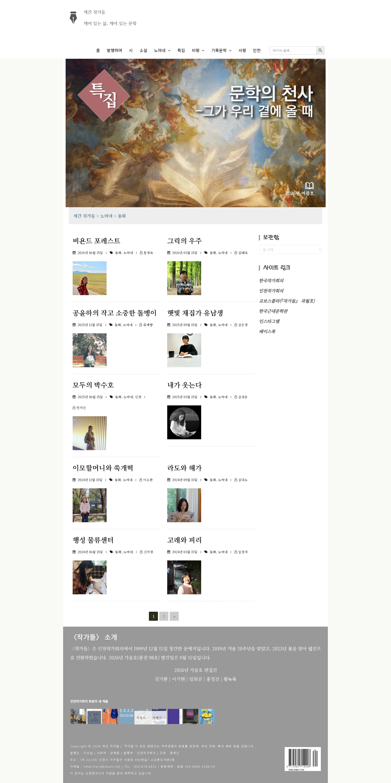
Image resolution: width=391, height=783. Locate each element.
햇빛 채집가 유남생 (195, 313)
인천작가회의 (271, 290)
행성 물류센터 (93, 540)
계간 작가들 (94, 12)
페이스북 (267, 331)
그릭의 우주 (184, 241)
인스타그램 (269, 321)
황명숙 (148, 252)
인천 (257, 50)
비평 (196, 50)
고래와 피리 (184, 540)
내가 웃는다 (184, 385)
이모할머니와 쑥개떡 (103, 468)
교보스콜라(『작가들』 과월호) (287, 301)
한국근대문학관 (273, 311)
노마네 (160, 50)
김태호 (243, 252)
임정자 (243, 552)
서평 (242, 50)
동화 (118, 252)
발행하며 (114, 50)
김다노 (243, 479)
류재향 (148, 324)
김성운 (243, 397)
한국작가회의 (271, 280)
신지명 (148, 552)
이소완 (148, 479)
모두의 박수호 (93, 385)
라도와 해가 (184, 468)
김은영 (243, 324)
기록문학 (219, 50)
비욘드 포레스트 (96, 241)
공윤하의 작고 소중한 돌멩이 (115, 313)
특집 (181, 50)
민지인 (81, 407)
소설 (143, 50)
